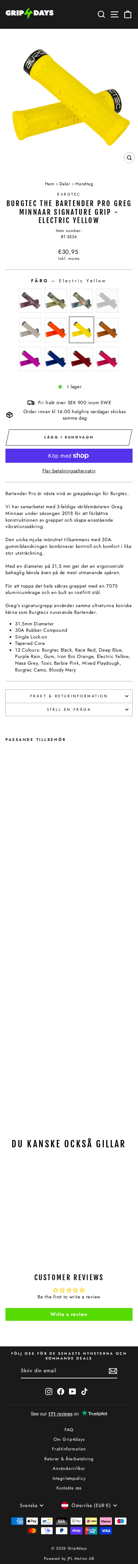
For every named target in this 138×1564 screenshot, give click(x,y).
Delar (65, 183)
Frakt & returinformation (69, 696)
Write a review (69, 1314)
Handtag (84, 183)
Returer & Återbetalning (69, 1459)
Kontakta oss (69, 1488)
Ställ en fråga (69, 709)
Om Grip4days (69, 1439)
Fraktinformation (69, 1449)
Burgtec (69, 194)
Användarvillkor (69, 1468)
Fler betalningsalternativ (68, 471)
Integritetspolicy (69, 1478)
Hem (50, 183)
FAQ (69, 1429)
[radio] (30, 300)
